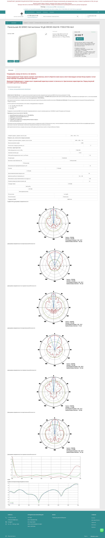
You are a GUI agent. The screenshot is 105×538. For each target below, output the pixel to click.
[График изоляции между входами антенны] (43, 506)
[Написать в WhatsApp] (102, 530)
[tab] (10, 70)
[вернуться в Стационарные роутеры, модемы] (7, 22)
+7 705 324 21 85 (50, 7)
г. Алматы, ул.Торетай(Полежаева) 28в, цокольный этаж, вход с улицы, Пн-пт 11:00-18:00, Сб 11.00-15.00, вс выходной (52, 9)
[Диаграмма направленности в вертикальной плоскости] (59, 243)
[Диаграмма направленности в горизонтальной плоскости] (60, 285)
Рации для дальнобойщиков (59, 517)
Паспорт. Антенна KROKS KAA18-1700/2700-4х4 (20, 89)
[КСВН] (46, 479)
